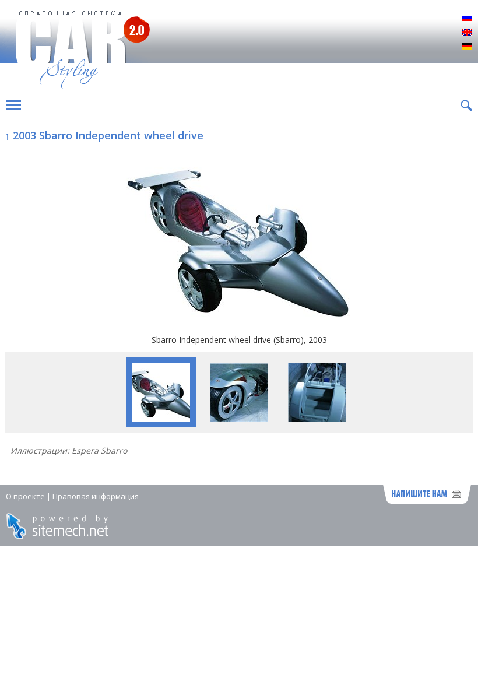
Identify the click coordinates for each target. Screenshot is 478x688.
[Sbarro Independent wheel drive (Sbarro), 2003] (239, 238)
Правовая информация (95, 496)
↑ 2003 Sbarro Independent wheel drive (104, 135)
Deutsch (467, 46)
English (467, 32)
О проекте (25, 496)
